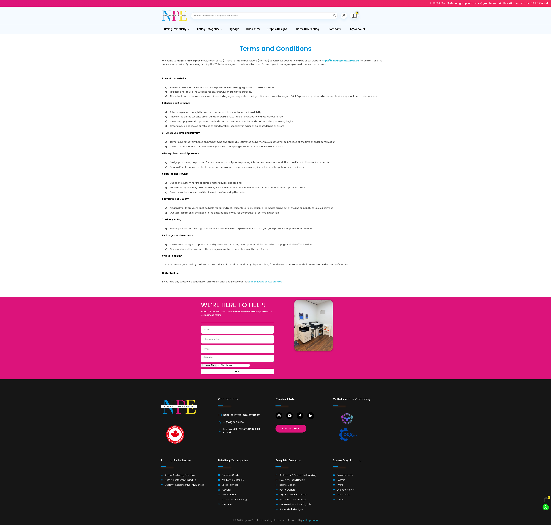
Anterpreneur (311, 520)
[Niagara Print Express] (174, 15)
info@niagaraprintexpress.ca (265, 281)
